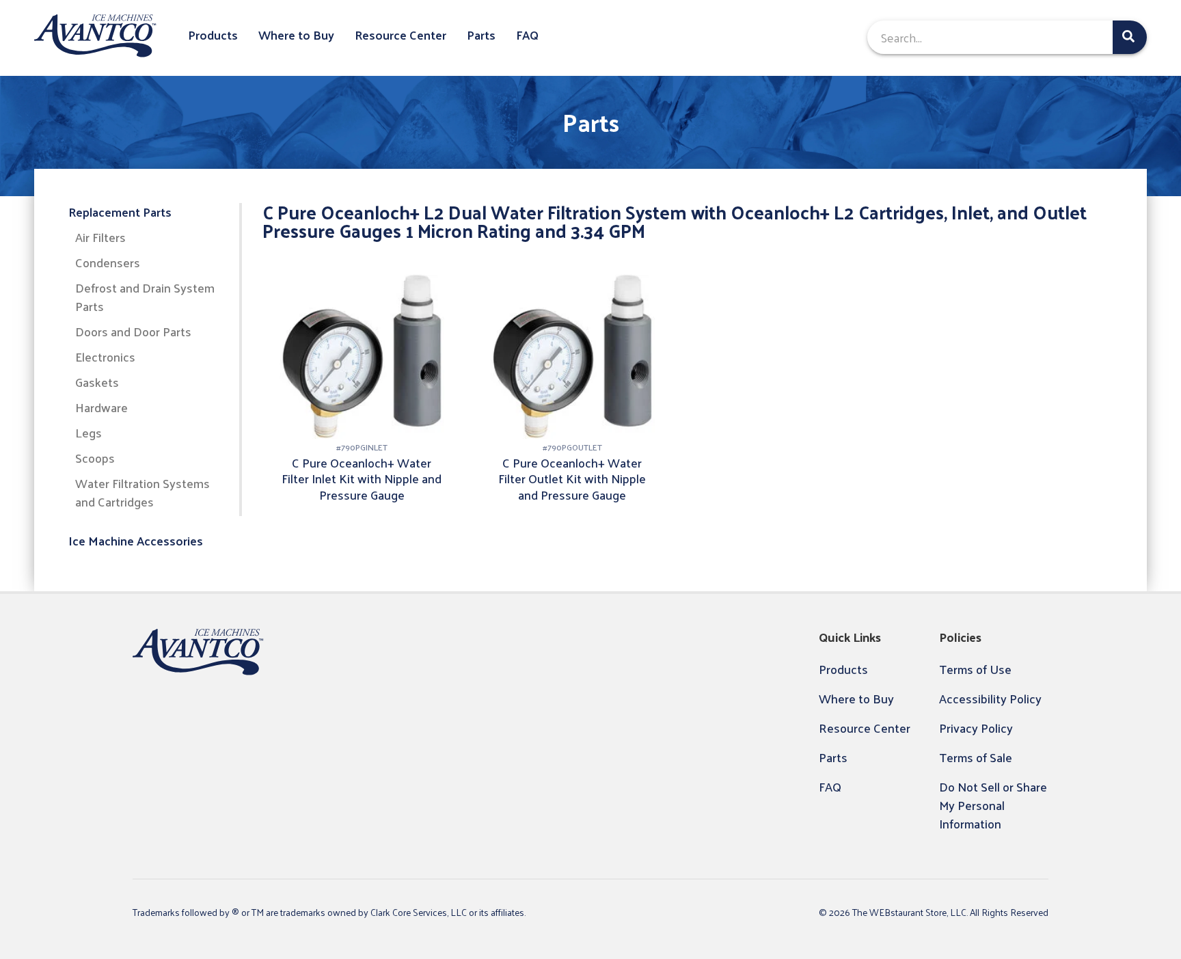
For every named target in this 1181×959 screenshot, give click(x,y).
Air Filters (100, 237)
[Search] (1130, 37)
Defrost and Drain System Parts (145, 297)
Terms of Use (975, 669)
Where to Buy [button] (296, 35)
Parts (481, 35)
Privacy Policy (976, 727)
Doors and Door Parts (133, 332)
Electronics (105, 357)
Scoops (95, 458)
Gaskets (97, 382)
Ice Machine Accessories (135, 541)
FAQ (527, 35)
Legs (88, 433)
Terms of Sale (975, 757)
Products (213, 35)
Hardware (101, 408)
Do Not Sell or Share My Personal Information (993, 805)
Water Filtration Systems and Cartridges (142, 492)
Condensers (107, 263)
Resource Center (400, 35)
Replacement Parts (120, 212)
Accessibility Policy (990, 698)
